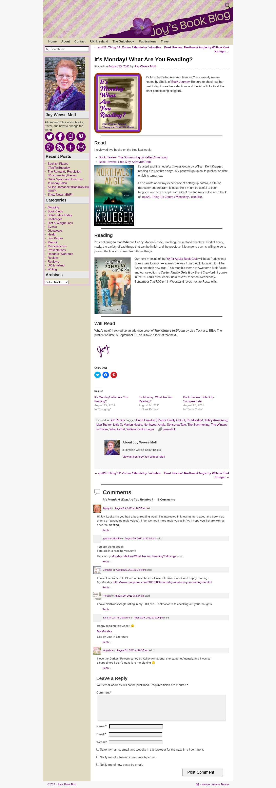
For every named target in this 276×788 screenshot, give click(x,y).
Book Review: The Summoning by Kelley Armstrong (133, 157)
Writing (52, 269)
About (65, 41)
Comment (104, 692)
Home (52, 41)
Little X (117, 424)
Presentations (57, 250)
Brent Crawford (146, 420)
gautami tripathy (112, 538)
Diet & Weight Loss (60, 223)
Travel (165, 41)
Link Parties (117, 420)
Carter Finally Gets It (171, 420)
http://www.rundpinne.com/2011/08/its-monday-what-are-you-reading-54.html (163, 582)
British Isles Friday (60, 215)
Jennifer (107, 569)
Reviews (53, 261)
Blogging (53, 207)
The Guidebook (123, 41)
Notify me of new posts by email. (121, 764)
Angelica (108, 650)
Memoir (53, 242)
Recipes (53, 257)
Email (101, 734)
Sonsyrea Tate (176, 424)
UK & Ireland (99, 41)
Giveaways (55, 230)
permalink (169, 429)
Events (52, 226)
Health (52, 234)
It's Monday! (195, 420)
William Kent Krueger (140, 429)
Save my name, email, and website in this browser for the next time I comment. (152, 749)
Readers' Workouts (60, 254)
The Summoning (198, 424)
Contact (79, 41)
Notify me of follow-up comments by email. (128, 757)
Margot (107, 508)
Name (101, 726)
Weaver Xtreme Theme (215, 784)
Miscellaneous (57, 246)
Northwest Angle (154, 424)
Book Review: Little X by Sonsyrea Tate (125, 161)
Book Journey (180, 81)
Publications (147, 41)
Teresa (107, 595)
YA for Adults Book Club (182, 258)
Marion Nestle (133, 424)
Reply (106, 530)
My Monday (104, 631)
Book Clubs (55, 211)
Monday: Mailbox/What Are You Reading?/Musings (144, 556)
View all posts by (143, 456)
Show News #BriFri (60, 194)
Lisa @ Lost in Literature (116, 617)
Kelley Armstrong (215, 420)
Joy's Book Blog (66, 784)
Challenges (55, 219)
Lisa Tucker (104, 424)
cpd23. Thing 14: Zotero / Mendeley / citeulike (127, 47)
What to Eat (117, 429)
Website (101, 742)
